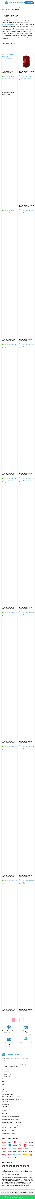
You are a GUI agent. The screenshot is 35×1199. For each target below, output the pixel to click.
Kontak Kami (5, 1101)
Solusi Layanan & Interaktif (9, 1127)
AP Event (4, 1086)
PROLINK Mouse (6, 24)
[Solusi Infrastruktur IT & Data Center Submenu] (31, 1121)
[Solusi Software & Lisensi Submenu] (31, 1132)
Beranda (4, 8)
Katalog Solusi (5, 1113)
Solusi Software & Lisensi (8, 1133)
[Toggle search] (31, 1197)
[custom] (3, 1166)
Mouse (25, 8)
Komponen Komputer (15, 8)
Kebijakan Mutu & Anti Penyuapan (11, 1096)
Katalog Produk (6, 1091)
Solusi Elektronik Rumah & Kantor (10, 1119)
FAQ (3, 1089)
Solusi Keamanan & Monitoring (10, 1124)
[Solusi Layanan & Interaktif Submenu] (31, 1127)
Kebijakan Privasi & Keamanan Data (11, 1099)
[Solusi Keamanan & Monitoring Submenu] (31, 1124)
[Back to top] (31, 1191)
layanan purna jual (15, 37)
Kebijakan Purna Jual (7, 1094)
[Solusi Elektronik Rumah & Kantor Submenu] (31, 1118)
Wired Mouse (6, 9)
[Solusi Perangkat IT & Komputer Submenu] (31, 1129)
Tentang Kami (6, 1106)
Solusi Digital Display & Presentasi (11, 1116)
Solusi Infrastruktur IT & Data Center (11, 1121)
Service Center (6, 1103)
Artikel (4, 1084)
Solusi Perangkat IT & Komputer (10, 1130)
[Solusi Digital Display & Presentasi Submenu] (31, 1115)
